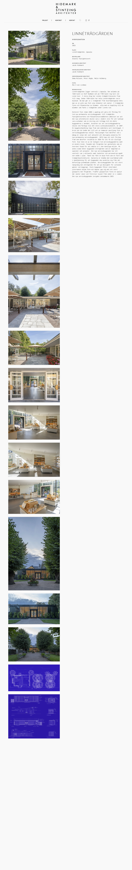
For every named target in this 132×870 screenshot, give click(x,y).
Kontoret (58, 20)
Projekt (45, 20)
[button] (80, 20)
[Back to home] (66, 8)
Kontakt (72, 20)
